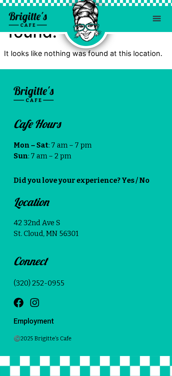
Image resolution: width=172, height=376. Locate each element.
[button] (157, 18)
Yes (128, 180)
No (144, 180)
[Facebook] (19, 303)
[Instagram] (35, 303)
